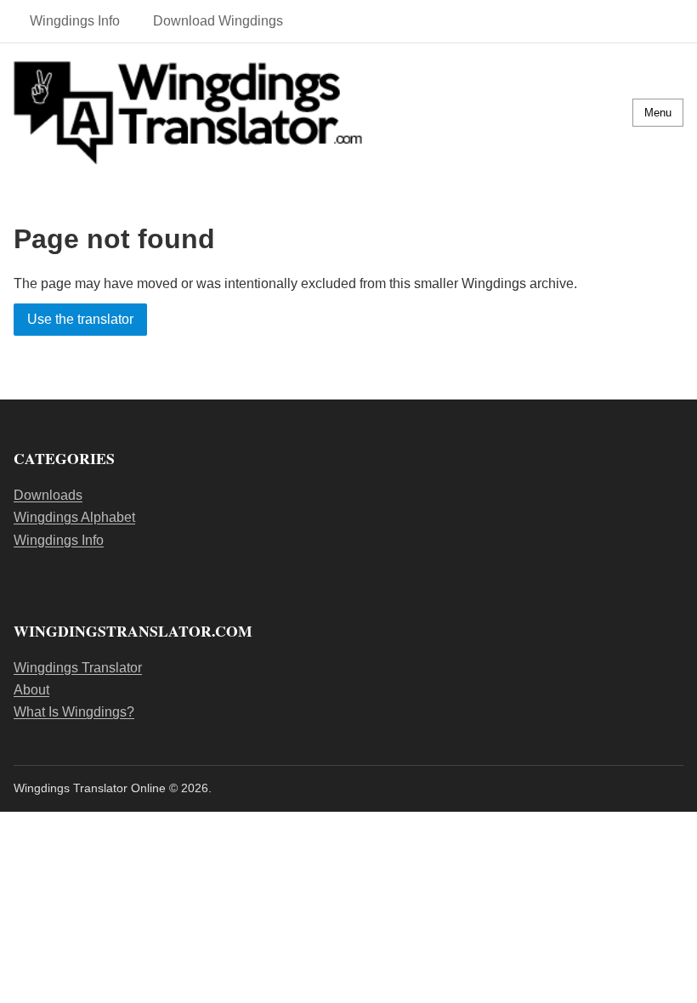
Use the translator (80, 320)
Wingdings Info (75, 21)
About (31, 690)
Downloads (48, 495)
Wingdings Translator (78, 667)
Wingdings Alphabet (74, 517)
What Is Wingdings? (74, 712)
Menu (658, 112)
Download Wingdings (218, 21)
